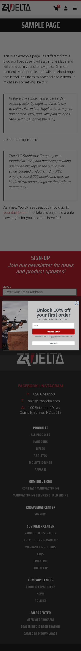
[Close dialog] (76, 303)
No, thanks (53, 343)
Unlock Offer (53, 331)
